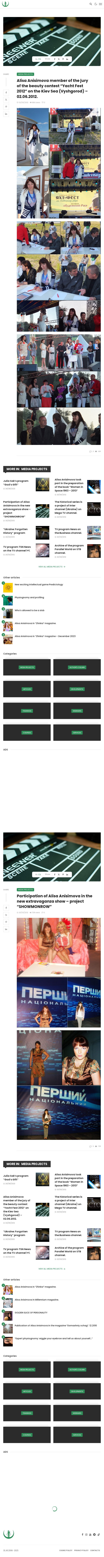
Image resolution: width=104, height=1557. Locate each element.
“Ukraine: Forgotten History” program (15, 531)
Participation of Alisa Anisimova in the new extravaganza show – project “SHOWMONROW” (17, 509)
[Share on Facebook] (6, 92)
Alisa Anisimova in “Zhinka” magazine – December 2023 (45, 636)
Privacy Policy (81, 1550)
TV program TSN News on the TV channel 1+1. (17, 548)
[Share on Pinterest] (6, 107)
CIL (39, 59)
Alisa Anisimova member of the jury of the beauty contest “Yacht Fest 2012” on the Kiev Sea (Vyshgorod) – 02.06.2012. (16, 1207)
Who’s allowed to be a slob (29, 610)
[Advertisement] (52, 774)
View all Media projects (50, 566)
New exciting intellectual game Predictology (39, 584)
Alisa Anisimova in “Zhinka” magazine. (35, 623)
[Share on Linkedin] (6, 114)
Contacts (95, 1550)
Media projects (25, 74)
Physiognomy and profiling (29, 597)
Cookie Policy (65, 1550)
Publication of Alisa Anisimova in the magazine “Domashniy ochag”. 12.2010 (56, 1325)
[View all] (27, 667)
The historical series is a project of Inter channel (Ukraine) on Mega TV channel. (68, 507)
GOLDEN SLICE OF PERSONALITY (31, 1312)
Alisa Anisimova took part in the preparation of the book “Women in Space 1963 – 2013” (69, 485)
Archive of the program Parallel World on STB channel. (69, 549)
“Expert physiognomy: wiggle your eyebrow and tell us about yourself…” (54, 1338)
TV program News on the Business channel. (68, 531)
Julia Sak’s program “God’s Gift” (15, 482)
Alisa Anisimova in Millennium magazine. (37, 1299)
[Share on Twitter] (6, 100)
